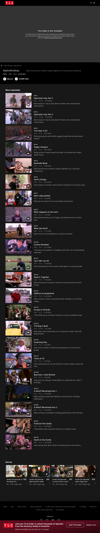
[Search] (90, 3)
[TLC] (10, 3)
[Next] (94, 471)
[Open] (94, 3)
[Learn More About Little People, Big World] (27, 483)
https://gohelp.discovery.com (53, 38)
